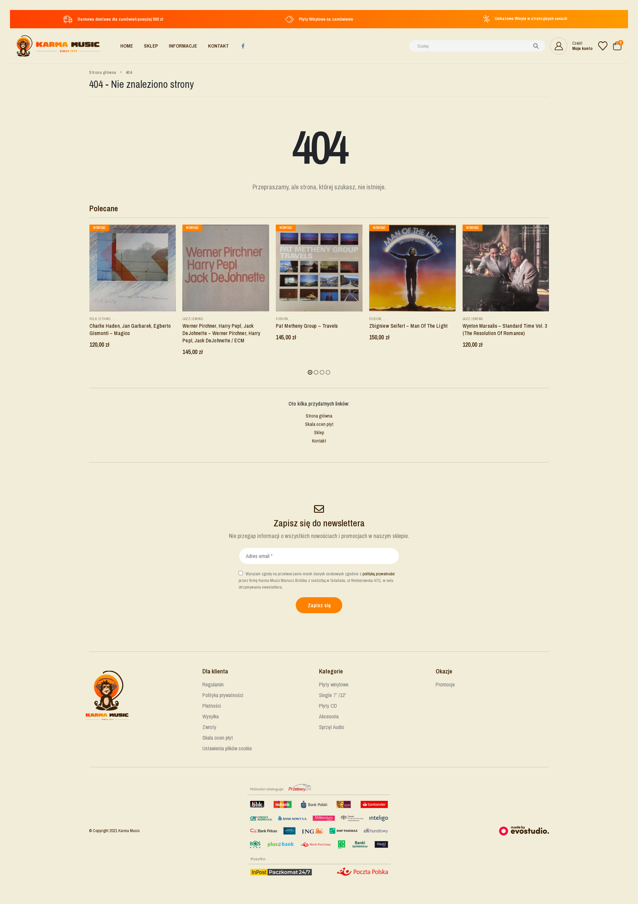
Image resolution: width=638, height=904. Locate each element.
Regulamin (213, 684)
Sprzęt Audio (331, 727)
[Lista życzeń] (602, 46)
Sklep (151, 45)
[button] (310, 372)
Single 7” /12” (332, 695)
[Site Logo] (58, 46)
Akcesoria (329, 716)
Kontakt (218, 45)
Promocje (445, 684)
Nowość (99, 228)
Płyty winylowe (334, 684)
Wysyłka (210, 716)
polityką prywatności (379, 574)
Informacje (183, 45)
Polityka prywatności (222, 695)
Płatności (211, 705)
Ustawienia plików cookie (227, 748)
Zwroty (209, 727)
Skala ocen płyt (319, 424)
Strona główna (319, 416)
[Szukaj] (536, 46)
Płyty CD (328, 705)
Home (126, 45)
